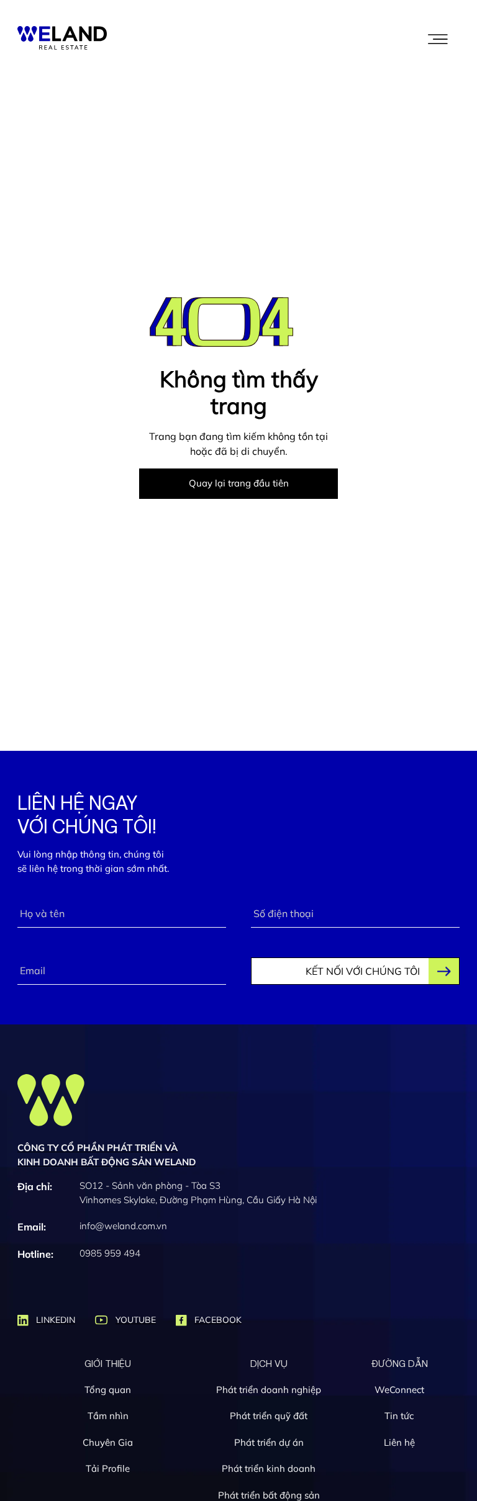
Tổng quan (107, 1390)
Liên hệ (399, 1442)
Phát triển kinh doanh (269, 1468)
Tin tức (399, 1416)
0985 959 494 (110, 1253)
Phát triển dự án (269, 1442)
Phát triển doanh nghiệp (268, 1390)
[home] (62, 38)
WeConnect (399, 1390)
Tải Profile (108, 1468)
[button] (438, 37)
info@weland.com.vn (123, 1226)
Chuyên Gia (108, 1442)
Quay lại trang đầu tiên (239, 483)
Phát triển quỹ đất (268, 1416)
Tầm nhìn (108, 1416)
